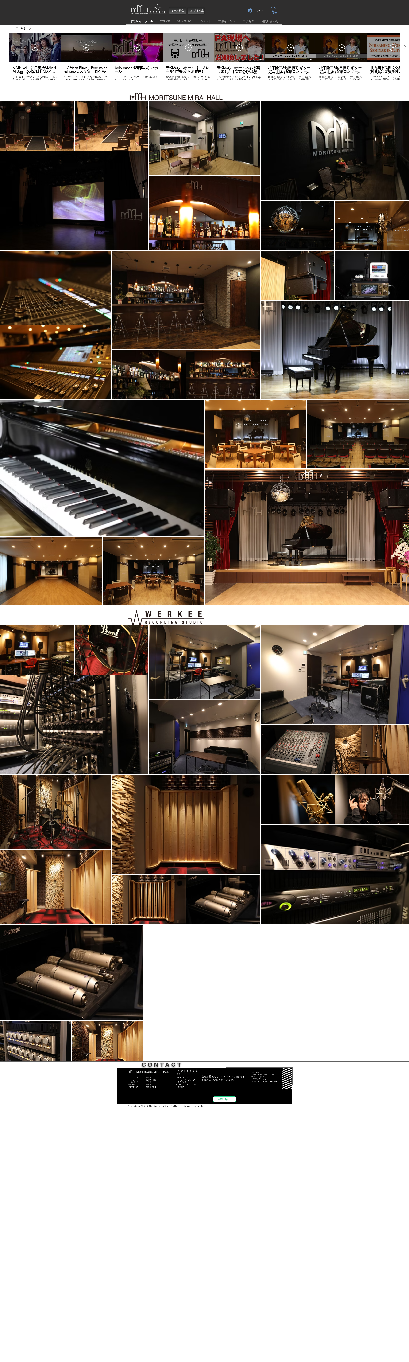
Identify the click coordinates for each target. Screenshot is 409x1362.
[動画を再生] (35, 47)
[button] (274, 10)
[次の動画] (404, 47)
